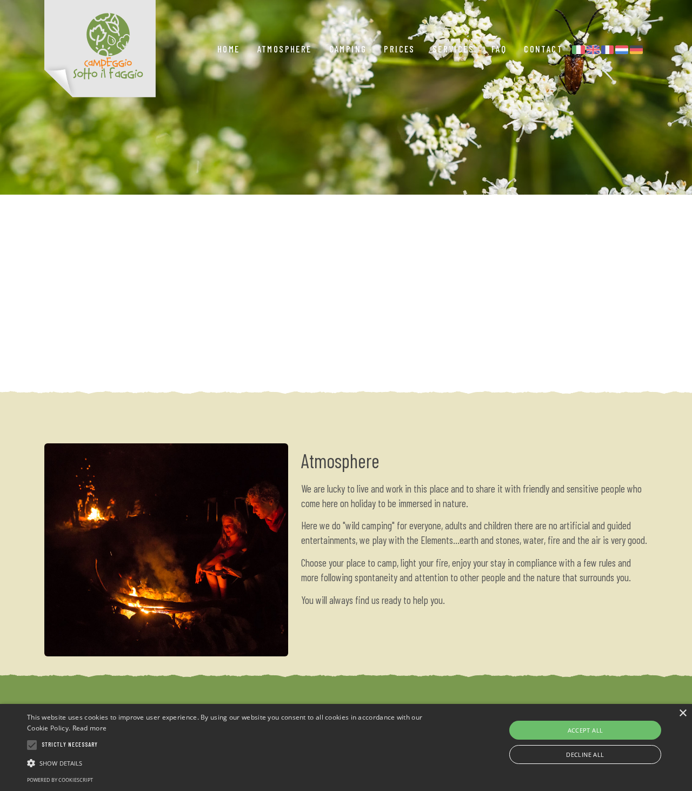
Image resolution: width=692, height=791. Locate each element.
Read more (89, 728)
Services (453, 48)
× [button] (682, 713)
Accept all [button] (585, 730)
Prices (399, 48)
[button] (234, 762)
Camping (348, 48)
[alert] (346, 747)
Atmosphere (284, 48)
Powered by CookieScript (60, 779)
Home (228, 48)
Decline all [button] (585, 754)
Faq (499, 48)
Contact (543, 48)
